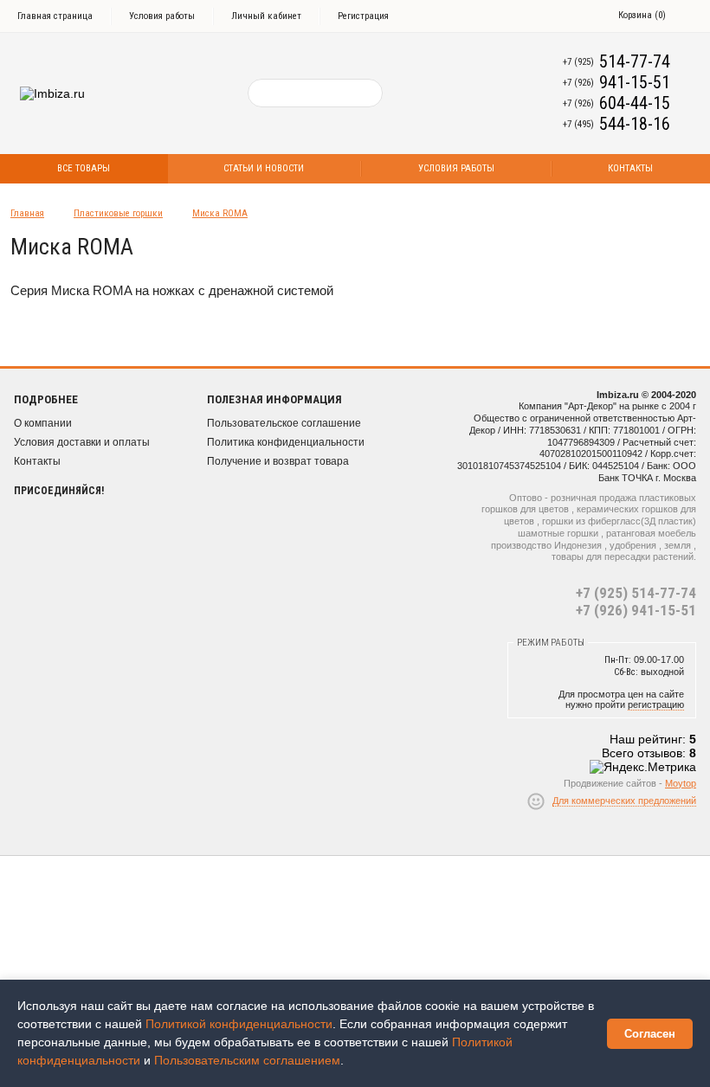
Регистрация (363, 16)
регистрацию (656, 704)
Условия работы (162, 16)
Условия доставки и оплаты (82, 442)
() (642, 15)
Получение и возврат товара (278, 461)
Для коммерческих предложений (624, 800)
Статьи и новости (263, 168)
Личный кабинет (266, 16)
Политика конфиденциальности (286, 442)
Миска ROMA (220, 213)
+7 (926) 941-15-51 (636, 610)
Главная (27, 213)
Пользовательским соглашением (247, 1060)
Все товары (83, 168)
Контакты (37, 461)
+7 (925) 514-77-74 (636, 592)
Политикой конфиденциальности (238, 1024)
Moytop (680, 783)
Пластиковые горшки (118, 213)
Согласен (649, 1033)
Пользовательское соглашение (284, 423)
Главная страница (55, 16)
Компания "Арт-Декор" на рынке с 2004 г (607, 406)
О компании (43, 423)
